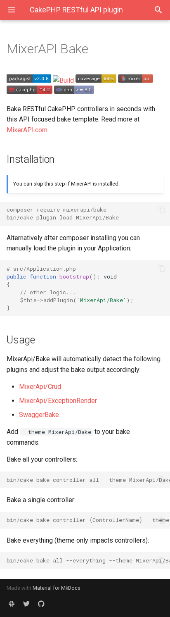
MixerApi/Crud (40, 387)
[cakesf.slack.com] (11, 603)
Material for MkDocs (56, 588)
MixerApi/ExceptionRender (58, 401)
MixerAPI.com (27, 130)
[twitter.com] (26, 603)
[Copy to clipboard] (162, 210)
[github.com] (41, 603)
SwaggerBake (39, 415)
